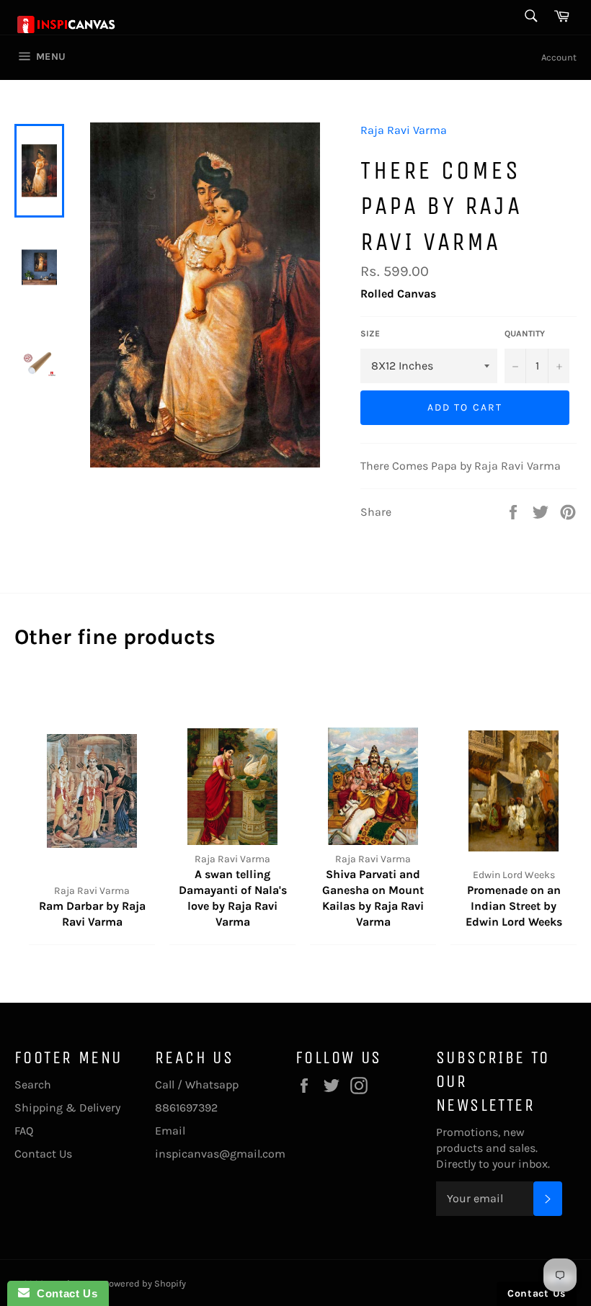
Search (32, 1084)
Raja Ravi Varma (403, 130)
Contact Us (43, 1153)
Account (559, 57)
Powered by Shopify (145, 1283)
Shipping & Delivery (67, 1107)
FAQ (23, 1130)
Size (370, 333)
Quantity (525, 333)
